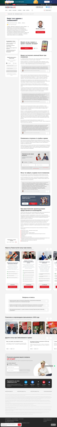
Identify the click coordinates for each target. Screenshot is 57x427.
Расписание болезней (48, 391)
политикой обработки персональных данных (11, 74)
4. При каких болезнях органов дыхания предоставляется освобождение (11, 51)
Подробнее (25, 203)
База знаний (14, 10)
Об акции (47, 1)
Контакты (27, 10)
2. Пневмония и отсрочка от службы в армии (10, 46)
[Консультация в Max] (54, 366)
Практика (10, 10)
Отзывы (24, 10)
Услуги (6, 10)
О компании (19, 10)
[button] (47, 249)
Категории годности (9, 391)
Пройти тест (26, 48)
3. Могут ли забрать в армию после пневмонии (11, 48)
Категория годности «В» (35, 391)
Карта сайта (45, 421)
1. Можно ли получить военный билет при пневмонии (11, 43)
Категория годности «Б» (21, 391)
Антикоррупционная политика (47, 420)
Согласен (19, 424)
